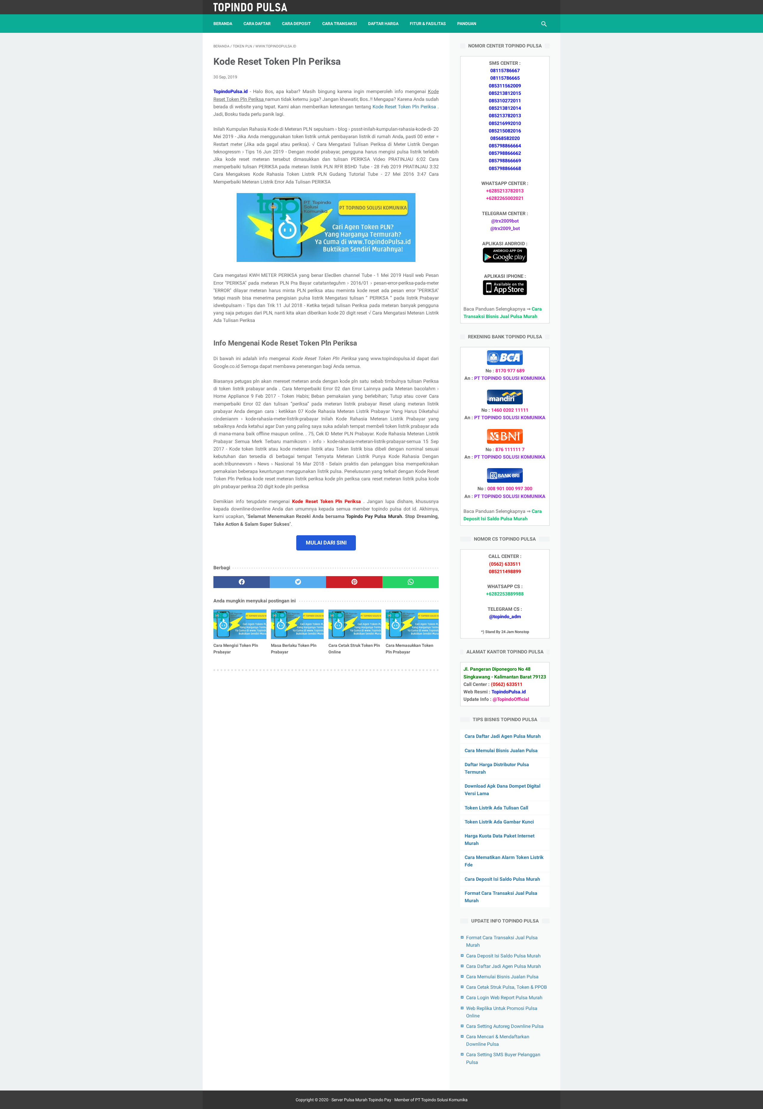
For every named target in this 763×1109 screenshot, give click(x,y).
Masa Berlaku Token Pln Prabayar (294, 648)
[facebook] (241, 582)
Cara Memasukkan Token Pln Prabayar (409, 648)
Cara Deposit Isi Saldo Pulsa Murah (502, 879)
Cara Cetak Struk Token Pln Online (354, 648)
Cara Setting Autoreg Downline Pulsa (505, 1026)
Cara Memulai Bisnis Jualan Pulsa (501, 750)
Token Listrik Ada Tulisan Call (496, 808)
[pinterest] (354, 582)
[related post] (239, 624)
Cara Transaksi (339, 23)
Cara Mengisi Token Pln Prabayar (235, 648)
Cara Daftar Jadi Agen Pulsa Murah (503, 736)
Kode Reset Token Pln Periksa (405, 106)
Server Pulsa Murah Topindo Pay (361, 1099)
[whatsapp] (410, 582)
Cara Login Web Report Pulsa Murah (504, 997)
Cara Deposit (296, 23)
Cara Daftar (257, 23)
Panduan (466, 23)
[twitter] (298, 582)
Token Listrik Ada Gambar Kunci (499, 822)
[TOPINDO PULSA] (254, 7)
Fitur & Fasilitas (428, 23)
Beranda (222, 23)
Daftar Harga (383, 23)
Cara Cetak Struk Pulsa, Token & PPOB (506, 987)
